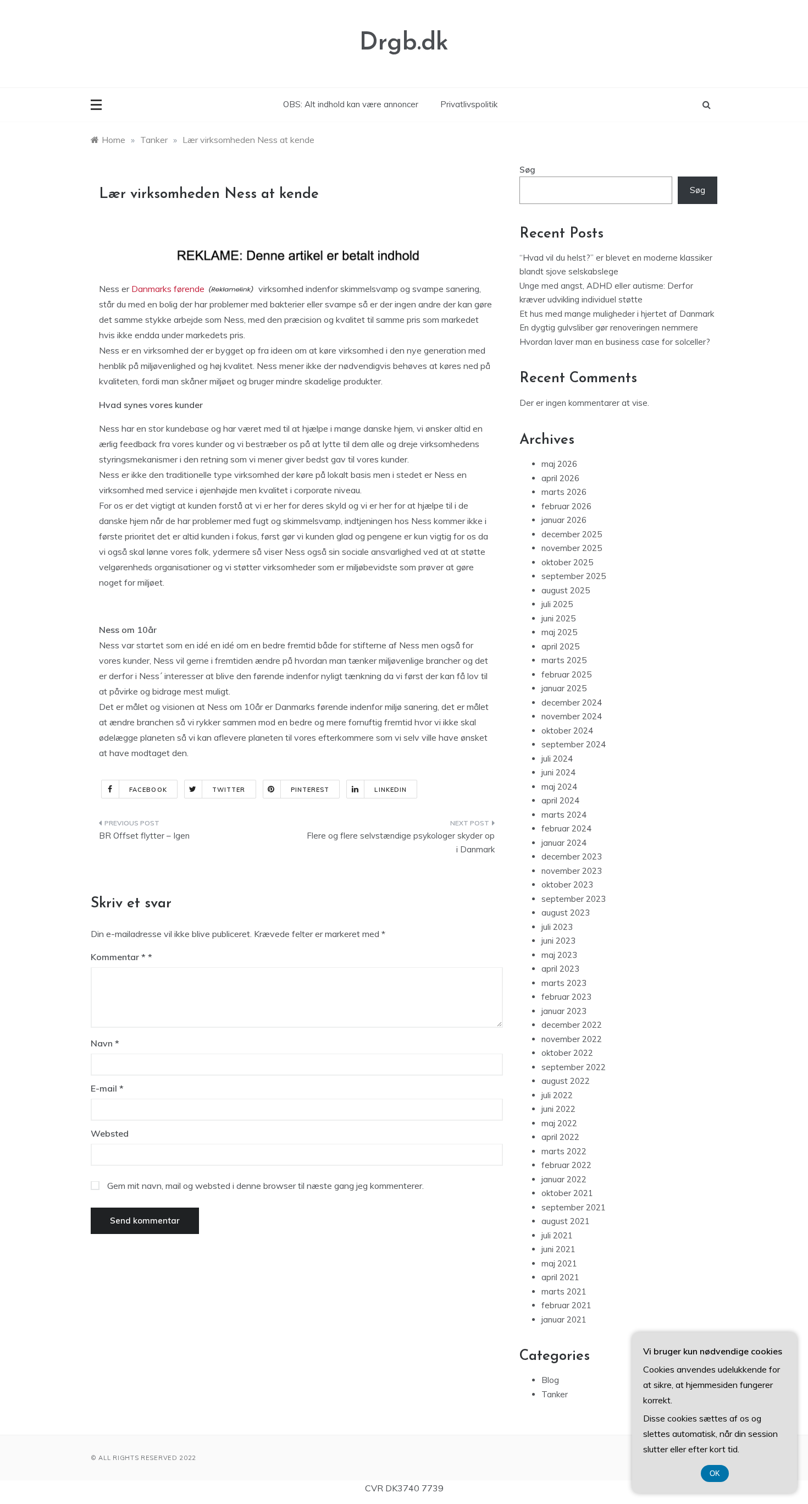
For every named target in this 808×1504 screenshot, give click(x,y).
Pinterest (310, 790)
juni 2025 (558, 618)
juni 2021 (558, 1249)
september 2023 (573, 899)
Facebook (148, 790)
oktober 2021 (567, 1193)
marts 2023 (563, 983)
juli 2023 (557, 927)
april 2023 (560, 968)
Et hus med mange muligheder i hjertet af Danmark (616, 313)
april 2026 (560, 478)
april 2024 (560, 800)
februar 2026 (566, 506)
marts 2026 (563, 492)
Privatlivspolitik (468, 104)
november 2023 (571, 871)
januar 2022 (563, 1179)
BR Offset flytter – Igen (144, 835)
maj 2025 (559, 632)
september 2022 (573, 1067)
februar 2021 (566, 1305)
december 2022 (571, 1025)
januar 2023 (563, 1011)
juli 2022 (557, 1095)
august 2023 (565, 912)
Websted (110, 1133)
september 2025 (573, 576)
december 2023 (571, 856)
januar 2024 (563, 843)
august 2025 (565, 590)
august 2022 (565, 1081)
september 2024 (573, 744)
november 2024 (571, 716)
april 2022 (560, 1137)
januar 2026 (563, 520)
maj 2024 (559, 786)
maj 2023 (559, 955)
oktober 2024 (567, 730)
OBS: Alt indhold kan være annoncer (350, 104)
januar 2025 (563, 688)
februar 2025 (566, 674)
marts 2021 (563, 1291)
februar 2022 (566, 1165)
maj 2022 (559, 1123)
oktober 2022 (567, 1053)
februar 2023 (566, 996)
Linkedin (390, 790)
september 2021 (573, 1207)
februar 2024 (566, 828)
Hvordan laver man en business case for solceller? (614, 342)
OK (715, 1473)
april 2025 (560, 646)
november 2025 (571, 548)
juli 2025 (557, 604)
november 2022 (571, 1039)
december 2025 (571, 534)
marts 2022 (563, 1151)
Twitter (229, 790)
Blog (550, 1380)
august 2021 (565, 1221)
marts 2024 (563, 814)
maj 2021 (559, 1263)
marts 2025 (563, 660)
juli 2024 (557, 758)
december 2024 (571, 702)
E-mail (107, 1088)
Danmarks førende (167, 288)
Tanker (554, 1394)
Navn (105, 1043)
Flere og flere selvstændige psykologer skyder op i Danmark (401, 842)
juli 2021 (557, 1235)
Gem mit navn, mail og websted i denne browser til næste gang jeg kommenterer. (265, 1185)
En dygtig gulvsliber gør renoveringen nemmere (608, 327)
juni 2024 (558, 772)
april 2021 (560, 1277)
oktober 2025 (567, 562)
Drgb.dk (404, 43)
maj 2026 (559, 464)
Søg (527, 169)
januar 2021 (563, 1319)
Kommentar (118, 956)
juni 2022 (558, 1109)
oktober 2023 (567, 884)
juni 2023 (558, 940)
